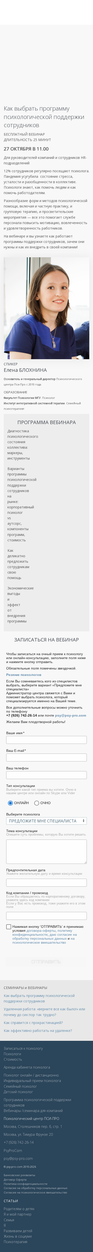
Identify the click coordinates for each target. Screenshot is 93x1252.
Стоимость (13, 1059)
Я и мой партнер (17, 1214)
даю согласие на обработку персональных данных (44, 936)
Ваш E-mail (15, 751)
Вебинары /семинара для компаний (33, 1110)
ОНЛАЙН (21, 803)
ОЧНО (45, 803)
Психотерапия (15, 1241)
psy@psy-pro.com (70, 715)
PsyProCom (13, 1150)
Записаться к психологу (23, 1048)
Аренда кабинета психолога (27, 1067)
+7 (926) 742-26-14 (19, 1142)
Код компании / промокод (27, 893)
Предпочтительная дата (25, 870)
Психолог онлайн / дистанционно (31, 1075)
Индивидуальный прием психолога (32, 1080)
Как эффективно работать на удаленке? (38, 1030)
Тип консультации (20, 786)
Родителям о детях (19, 1208)
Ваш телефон (17, 768)
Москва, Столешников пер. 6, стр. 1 (33, 1126)
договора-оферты (41, 930)
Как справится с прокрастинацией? (33, 1022)
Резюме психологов (23, 675)
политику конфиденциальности (42, 932)
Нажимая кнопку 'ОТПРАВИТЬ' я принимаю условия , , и (48, 934)
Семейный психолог (20, 1086)
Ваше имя (14, 733)
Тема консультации (21, 831)
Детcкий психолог (18, 1091)
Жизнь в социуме (18, 1236)
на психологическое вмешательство (43, 940)
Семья (9, 1220)
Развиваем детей (18, 1230)
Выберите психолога (23, 814)
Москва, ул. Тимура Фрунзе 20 (28, 1134)
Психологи (12, 1053)
